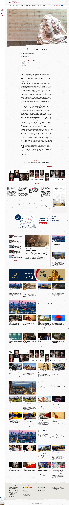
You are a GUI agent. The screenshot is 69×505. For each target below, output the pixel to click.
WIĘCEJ (53, 496)
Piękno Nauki (23, 5)
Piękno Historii (28, 5)
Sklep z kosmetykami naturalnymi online (29, 496)
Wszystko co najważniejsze (39, 503)
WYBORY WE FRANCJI (42, 5)
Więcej (15, 260)
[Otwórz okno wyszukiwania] (64, 2)
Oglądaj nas (2, 13)
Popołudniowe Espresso (41, 488)
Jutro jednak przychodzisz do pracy (29, 453)
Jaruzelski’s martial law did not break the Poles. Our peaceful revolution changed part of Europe (34, 190)
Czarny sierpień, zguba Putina (14, 470)
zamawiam (59, 211)
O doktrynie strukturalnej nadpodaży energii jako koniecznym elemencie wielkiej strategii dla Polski (15, 421)
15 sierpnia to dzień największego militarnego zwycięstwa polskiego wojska (14, 373)
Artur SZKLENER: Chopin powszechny (28, 53)
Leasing (24, 490)
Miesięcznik (17, 5)
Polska (10, 5)
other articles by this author (50, 64)
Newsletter (62, 2)
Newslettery (2, 7)
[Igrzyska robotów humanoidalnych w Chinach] (15, 256)
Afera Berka (39, 341)
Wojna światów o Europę (13, 404)
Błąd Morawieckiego (12, 453)
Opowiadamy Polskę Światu (42, 490)
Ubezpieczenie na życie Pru (27, 495)
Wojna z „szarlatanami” (31, 250)
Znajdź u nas (2, 16)
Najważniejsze (2, 2)
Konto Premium (56, 2)
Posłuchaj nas (2, 10)
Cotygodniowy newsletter (41, 487)
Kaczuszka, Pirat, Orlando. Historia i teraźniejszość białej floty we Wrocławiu (29, 292)
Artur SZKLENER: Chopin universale (28, 55)
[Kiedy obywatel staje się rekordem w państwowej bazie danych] (15, 252)
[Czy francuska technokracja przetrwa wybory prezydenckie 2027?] (15, 237)
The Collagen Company (26, 494)
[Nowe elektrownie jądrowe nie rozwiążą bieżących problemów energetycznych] (15, 247)
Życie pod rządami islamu (56, 260)
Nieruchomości (25, 491)
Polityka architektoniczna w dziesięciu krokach (46, 432)
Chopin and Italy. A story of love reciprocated (22, 189)
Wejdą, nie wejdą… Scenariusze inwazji (44, 420)
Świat (13, 5)
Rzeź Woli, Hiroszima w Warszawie (29, 470)
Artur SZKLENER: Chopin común (27, 56)
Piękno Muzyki (34, 5)
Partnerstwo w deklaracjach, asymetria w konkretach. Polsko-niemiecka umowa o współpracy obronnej (44, 471)
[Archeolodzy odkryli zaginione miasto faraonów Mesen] (15, 242)
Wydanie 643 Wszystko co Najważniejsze (45, 303)
